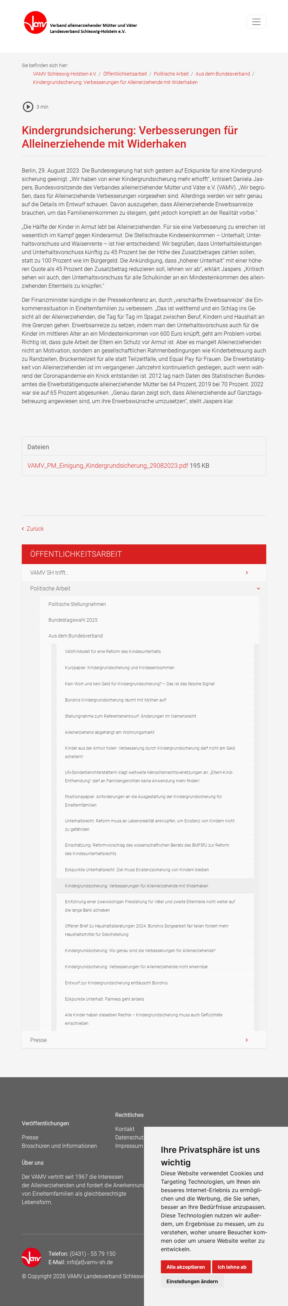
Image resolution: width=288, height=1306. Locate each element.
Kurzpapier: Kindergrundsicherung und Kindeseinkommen (120, 667)
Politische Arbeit (171, 74)
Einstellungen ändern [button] (192, 1281)
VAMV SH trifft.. (49, 572)
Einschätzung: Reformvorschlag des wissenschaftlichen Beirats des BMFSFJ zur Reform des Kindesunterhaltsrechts (147, 849)
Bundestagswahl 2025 (73, 620)
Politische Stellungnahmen (77, 604)
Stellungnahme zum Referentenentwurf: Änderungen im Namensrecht (130, 716)
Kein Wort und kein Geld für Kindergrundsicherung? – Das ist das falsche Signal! (140, 683)
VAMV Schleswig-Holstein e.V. (65, 74)
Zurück (34, 528)
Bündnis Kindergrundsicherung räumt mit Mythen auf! (115, 700)
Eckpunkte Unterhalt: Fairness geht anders (104, 999)
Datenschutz (130, 1137)
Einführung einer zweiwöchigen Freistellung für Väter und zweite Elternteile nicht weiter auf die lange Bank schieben (150, 906)
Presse (38, 1040)
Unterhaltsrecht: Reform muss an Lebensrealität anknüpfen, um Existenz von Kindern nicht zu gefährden (150, 825)
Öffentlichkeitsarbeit (125, 74)
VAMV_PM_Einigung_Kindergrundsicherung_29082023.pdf (107, 465)
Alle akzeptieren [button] (185, 1267)
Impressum (129, 1146)
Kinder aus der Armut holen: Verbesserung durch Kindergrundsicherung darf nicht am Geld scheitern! (150, 752)
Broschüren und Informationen (59, 1146)
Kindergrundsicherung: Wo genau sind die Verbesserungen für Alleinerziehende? (140, 950)
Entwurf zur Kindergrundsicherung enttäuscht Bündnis (116, 983)
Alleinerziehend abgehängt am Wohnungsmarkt (110, 732)
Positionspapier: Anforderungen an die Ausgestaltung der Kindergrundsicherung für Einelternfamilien (143, 801)
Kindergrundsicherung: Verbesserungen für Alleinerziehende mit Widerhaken (136, 886)
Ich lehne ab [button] (232, 1267)
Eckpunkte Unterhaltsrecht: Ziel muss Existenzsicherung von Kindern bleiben (137, 869)
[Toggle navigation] (256, 22)
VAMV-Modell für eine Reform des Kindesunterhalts (113, 651)
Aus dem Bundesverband (223, 74)
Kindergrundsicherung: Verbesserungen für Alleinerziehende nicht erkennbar (136, 966)
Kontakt (125, 1129)
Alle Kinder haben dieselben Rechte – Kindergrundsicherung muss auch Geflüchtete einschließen (143, 1019)
